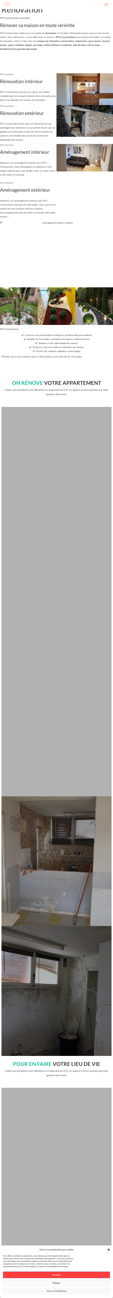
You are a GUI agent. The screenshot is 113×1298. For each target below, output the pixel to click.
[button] (108, 1249)
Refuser (56, 1283)
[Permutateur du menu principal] (106, 4)
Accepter (56, 1275)
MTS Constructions (22, 4)
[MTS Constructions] (6, 4)
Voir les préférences (56, 1291)
